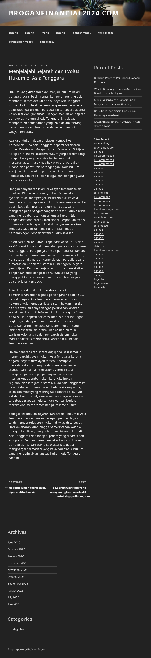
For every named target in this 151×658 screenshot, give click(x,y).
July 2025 (13, 597)
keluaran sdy (102, 201)
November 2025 (17, 569)
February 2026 (16, 549)
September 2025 (18, 583)
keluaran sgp (102, 197)
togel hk (99, 279)
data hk (13, 32)
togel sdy (99, 287)
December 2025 (17, 563)
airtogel (99, 151)
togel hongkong (104, 217)
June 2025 (14, 604)
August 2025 (15, 590)
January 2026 (16, 556)
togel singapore (104, 147)
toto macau (101, 192)
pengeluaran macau (21, 41)
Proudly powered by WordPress (26, 649)
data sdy (99, 246)
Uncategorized (16, 629)
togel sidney (101, 143)
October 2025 (16, 576)
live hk (45, 32)
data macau (47, 41)
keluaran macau (81, 32)
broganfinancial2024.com (64, 12)
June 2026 (14, 542)
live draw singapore (106, 209)
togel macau (105, 32)
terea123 (40, 65)
